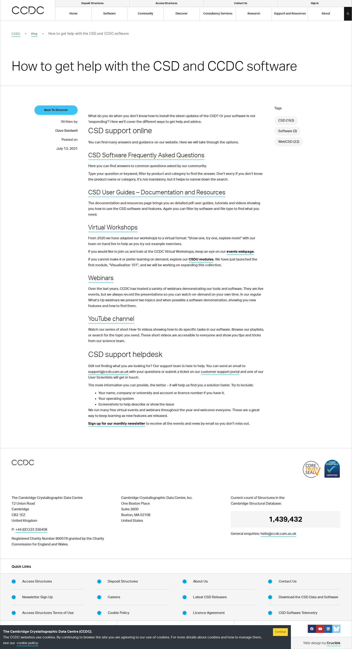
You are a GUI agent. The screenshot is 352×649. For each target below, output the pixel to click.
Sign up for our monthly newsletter (116, 423)
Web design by (321, 643)
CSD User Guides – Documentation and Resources (156, 192)
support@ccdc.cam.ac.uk (108, 371)
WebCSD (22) (288, 141)
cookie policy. (27, 643)
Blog (34, 33)
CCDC (16, 33)
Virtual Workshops (113, 228)
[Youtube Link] (320, 629)
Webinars (100, 278)
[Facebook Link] (312, 629)
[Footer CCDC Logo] (23, 462)
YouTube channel (111, 319)
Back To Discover (56, 110)
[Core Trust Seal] (312, 469)
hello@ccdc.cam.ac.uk (278, 533)
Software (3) (287, 131)
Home (73, 13)
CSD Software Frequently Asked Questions (146, 155)
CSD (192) (286, 120)
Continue (280, 632)
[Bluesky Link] (336, 629)
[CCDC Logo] (28, 10)
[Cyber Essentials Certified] (332, 469)
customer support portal (220, 371)
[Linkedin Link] (328, 629)
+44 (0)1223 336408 (31, 529)
